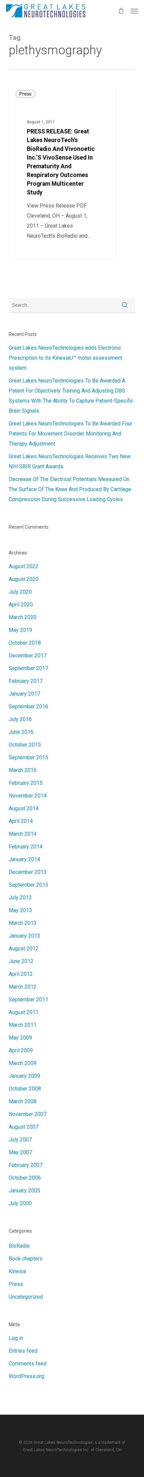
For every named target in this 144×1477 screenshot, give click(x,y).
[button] (134, 10)
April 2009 (21, 1050)
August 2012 (24, 948)
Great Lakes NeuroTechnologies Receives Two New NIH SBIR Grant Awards (70, 461)
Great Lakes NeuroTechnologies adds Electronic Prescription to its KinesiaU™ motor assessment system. (65, 358)
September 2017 (28, 668)
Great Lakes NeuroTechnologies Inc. (56, 1450)
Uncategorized (26, 1297)
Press (25, 94)
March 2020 (23, 617)
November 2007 (28, 1114)
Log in (16, 1338)
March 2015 (23, 770)
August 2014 (24, 808)
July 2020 (20, 592)
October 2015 (25, 745)
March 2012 (23, 987)
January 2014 (24, 859)
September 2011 (28, 999)
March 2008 (23, 1101)
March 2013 (23, 923)
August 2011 (24, 1012)
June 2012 (21, 961)
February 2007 (26, 1165)
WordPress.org (26, 1376)
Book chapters (26, 1258)
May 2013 (20, 910)
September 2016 (28, 706)
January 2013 (24, 936)
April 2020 (21, 604)
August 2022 (24, 566)
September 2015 (28, 757)
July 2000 (20, 1203)
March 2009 (23, 1063)
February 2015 (26, 783)
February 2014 (26, 846)
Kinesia (17, 1271)
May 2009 (20, 1038)
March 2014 (23, 834)
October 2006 (25, 1178)
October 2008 (25, 1088)
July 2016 (20, 719)
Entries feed (23, 1351)
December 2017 (28, 655)
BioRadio (19, 1246)
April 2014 (21, 821)
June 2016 (21, 732)
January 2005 (24, 1190)
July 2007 (20, 1139)
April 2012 (21, 974)
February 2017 (26, 681)
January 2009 (24, 1076)
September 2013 (28, 885)
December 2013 (28, 872)
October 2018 (25, 643)
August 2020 (24, 579)
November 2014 (28, 795)
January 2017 (24, 694)
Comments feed (28, 1363)
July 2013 (20, 897)
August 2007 (24, 1127)
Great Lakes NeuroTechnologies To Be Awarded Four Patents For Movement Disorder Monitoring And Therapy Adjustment (70, 433)
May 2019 (20, 630)
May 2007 (20, 1152)
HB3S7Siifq (32, 251)
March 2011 (23, 1025)
